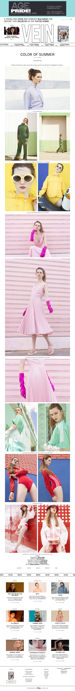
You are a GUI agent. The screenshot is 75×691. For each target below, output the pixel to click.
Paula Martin (43, 561)
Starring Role (37, 623)
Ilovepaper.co (28, 681)
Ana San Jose (40, 558)
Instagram (46, 674)
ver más (17, 602)
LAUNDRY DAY (60, 652)
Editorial (15, 581)
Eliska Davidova (34, 564)
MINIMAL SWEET (15, 652)
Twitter (46, 673)
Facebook (46, 671)
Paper (60, 595)
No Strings (15, 623)
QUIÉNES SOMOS (28, 671)
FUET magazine (28, 680)
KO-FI (46, 678)
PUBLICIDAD (28, 673)
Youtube (46, 675)
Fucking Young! (28, 679)
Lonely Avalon (60, 623)
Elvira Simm (41, 557)
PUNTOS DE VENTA (29, 674)
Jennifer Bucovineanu (37, 652)
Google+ (2, 690)
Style (40, 581)
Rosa (37, 594)
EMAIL (56, 568)
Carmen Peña (43, 563)
